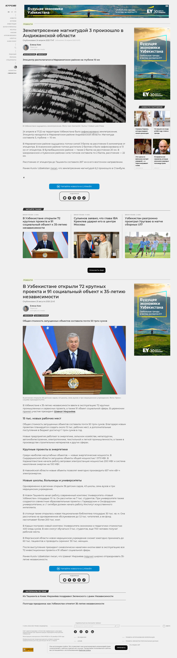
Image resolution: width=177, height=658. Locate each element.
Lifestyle (13, 38)
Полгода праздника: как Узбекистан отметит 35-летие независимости (63, 603)
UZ (12, 12)
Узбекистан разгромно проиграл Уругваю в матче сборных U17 (144, 221)
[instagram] (81, 631)
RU (9, 12)
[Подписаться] (117, 626)
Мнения (13, 32)
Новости (13, 18)
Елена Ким (35, 45)
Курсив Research (10, 35)
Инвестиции (11, 24)
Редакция (12, 54)
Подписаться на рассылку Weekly (88, 623)
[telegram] (86, 631)
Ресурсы (13, 30)
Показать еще (96, 270)
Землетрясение (29, 54)
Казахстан (12, 70)
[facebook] (75, 631)
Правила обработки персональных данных (142, 641)
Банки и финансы (9, 27)
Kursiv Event (11, 41)
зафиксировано (90, 131)
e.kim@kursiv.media (37, 49)
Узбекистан (12, 73)
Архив (80, 641)
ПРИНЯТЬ (121, 648)
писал (53, 168)
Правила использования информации (140, 637)
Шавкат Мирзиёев (41, 315)
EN (15, 12)
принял (27, 411)
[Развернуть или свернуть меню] (15, 48)
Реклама (13, 57)
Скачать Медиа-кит (133, 645)
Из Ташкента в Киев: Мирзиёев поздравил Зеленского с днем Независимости (68, 596)
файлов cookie (85, 650)
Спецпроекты (11, 60)
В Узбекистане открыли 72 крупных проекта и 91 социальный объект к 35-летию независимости (45, 223)
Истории (13, 21)
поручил (89, 556)
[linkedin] (92, 631)
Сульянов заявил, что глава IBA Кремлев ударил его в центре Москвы (96, 221)
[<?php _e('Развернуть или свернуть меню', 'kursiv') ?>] (15, 67)
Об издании (82, 637)
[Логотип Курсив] (10, 5)
